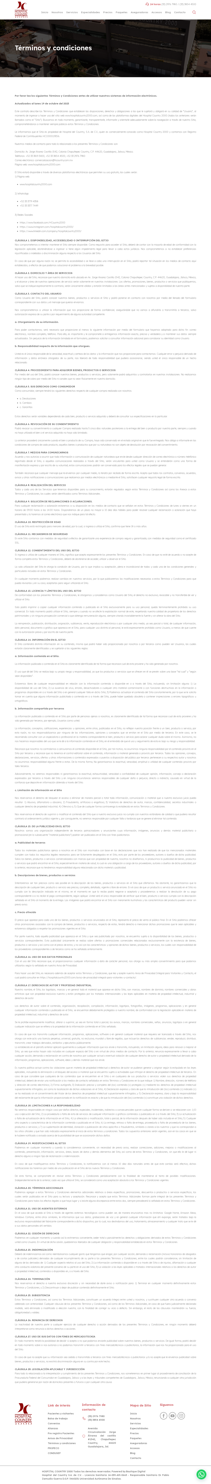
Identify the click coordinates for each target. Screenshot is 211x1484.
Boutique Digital (135, 1471)
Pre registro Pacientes (61, 1433)
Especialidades (139, 1428)
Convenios (54, 1423)
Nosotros (135, 1418)
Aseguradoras (138, 1443)
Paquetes (135, 1438)
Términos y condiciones (62, 1443)
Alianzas (53, 1428)
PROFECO (53, 1448)
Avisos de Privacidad (60, 1438)
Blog (132, 1453)
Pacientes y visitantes (61, 1413)
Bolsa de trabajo (58, 1418)
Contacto (135, 1458)
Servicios (135, 1423)
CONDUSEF (54, 1453)
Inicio (133, 1413)
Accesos (135, 1448)
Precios (134, 1433)
